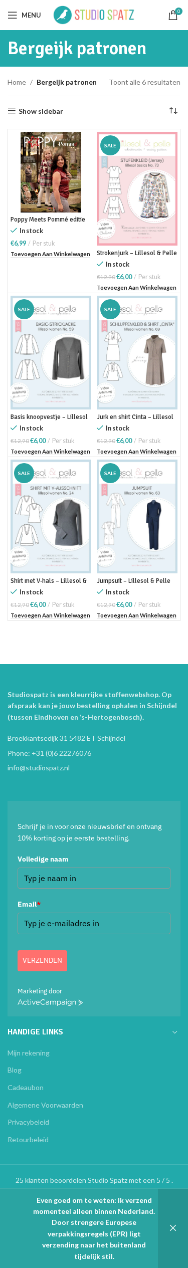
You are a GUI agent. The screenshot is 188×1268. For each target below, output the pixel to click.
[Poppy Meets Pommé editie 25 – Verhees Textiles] (51, 172)
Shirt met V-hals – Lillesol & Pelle (49, 584)
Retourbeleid (28, 1139)
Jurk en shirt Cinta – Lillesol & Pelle (135, 421)
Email (29, 904)
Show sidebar (41, 111)
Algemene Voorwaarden (45, 1105)
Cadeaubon (26, 1087)
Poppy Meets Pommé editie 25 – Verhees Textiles (48, 223)
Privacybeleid (28, 1122)
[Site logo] (94, 14)
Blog (15, 1070)
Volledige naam (43, 859)
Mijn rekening (29, 1052)
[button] (50, 254)
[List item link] (94, 753)
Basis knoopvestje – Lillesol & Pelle (49, 421)
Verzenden (42, 960)
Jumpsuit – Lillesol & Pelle (133, 581)
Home (17, 82)
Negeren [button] (173, 1228)
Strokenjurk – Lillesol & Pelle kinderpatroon (137, 257)
